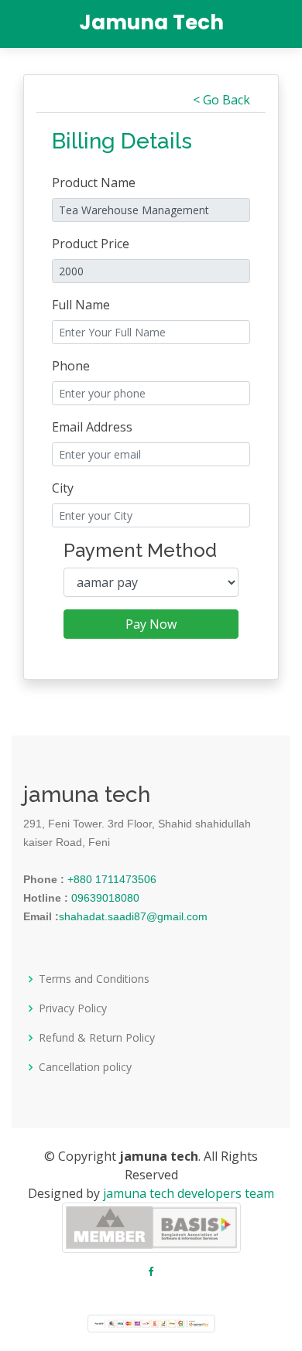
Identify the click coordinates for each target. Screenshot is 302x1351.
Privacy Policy (73, 1008)
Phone (71, 365)
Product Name (94, 182)
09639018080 (103, 898)
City (63, 487)
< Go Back (221, 99)
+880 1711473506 (110, 879)
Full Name (81, 304)
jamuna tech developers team (188, 1193)
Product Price (90, 243)
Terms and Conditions (94, 979)
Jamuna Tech (151, 22)
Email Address (92, 426)
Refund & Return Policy (97, 1037)
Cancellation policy (85, 1067)
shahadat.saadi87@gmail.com (133, 916)
